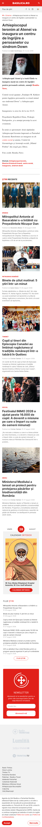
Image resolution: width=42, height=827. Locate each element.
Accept (7, 823)
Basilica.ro (21, 3)
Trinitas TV (6, 772)
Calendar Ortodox (21, 590)
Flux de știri (7, 9)
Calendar (21, 535)
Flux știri (21, 658)
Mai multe (34, 823)
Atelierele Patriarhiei (9, 779)
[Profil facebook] (26, 9)
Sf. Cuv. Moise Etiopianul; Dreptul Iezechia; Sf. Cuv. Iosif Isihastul (19, 584)
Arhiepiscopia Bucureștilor (11, 786)
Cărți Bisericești (8, 791)
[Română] (38, 9)
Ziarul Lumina (7, 770)
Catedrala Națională (9, 782)
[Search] (39, 3)
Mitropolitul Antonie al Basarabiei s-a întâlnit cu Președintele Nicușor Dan (20, 220)
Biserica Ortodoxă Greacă (12, 163)
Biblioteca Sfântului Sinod (11, 784)
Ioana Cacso (14, 288)
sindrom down (17, 166)
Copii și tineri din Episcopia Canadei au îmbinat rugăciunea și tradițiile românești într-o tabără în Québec (20, 347)
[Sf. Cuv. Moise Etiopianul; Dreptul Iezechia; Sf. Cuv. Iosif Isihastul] (21, 559)
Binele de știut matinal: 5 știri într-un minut (19, 282)
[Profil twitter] (29, 9)
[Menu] (3, 3)
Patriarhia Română (9, 775)
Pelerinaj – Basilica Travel (11, 777)
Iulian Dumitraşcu (16, 51)
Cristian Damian (15, 358)
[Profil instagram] (32, 9)
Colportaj (5, 789)
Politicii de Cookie (22, 815)
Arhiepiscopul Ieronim (17, 161)
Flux (8, 601)
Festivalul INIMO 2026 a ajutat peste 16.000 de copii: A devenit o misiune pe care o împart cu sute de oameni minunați (20, 418)
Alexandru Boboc (16, 228)
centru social (7, 139)
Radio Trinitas (7, 768)
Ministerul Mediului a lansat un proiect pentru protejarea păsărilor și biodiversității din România (19, 488)
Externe (8, 15)
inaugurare (6, 166)
